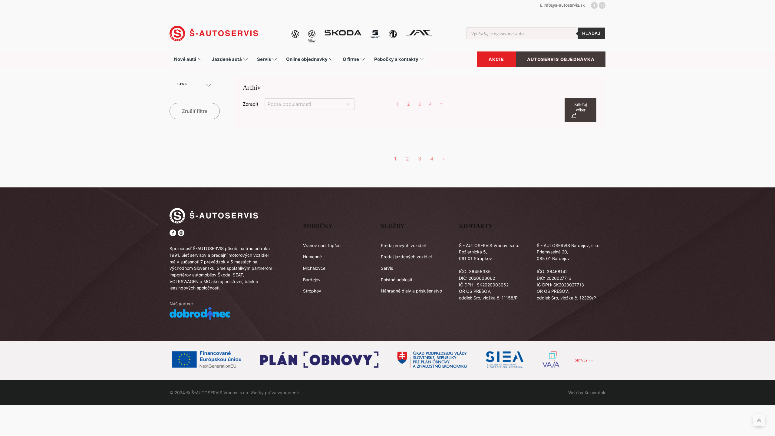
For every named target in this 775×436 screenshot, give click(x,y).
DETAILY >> (584, 360)
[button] (580, 110)
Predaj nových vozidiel (403, 245)
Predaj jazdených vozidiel (406, 256)
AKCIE (496, 59)
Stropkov (312, 290)
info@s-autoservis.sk (564, 5)
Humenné (312, 256)
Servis (387, 268)
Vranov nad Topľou (322, 245)
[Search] (591, 33)
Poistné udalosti (396, 279)
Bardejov (312, 279)
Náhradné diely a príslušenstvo (411, 290)
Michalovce (314, 268)
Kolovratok (595, 392)
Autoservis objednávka (561, 59)
